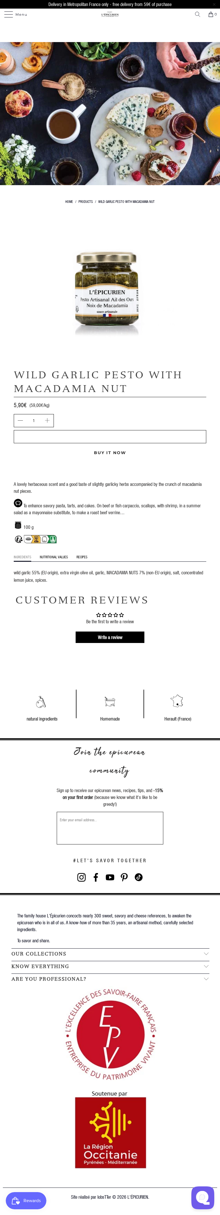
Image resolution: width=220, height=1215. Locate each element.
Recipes (81, 557)
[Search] (200, 14)
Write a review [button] (110, 637)
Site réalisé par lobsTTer (91, 1197)
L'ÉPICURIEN (137, 1197)
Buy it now (110, 452)
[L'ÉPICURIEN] (110, 14)
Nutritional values (54, 557)
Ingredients (22, 557)
